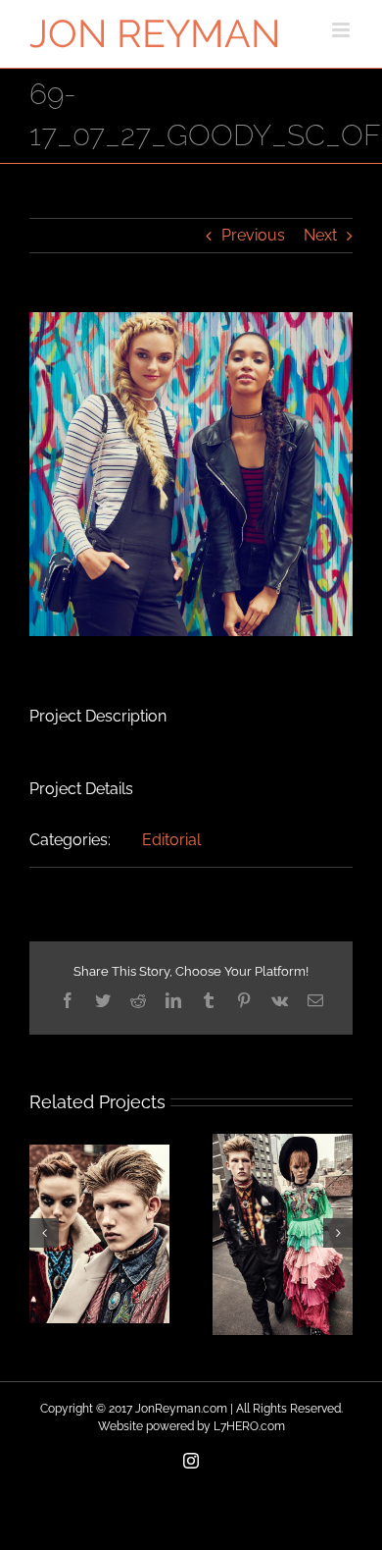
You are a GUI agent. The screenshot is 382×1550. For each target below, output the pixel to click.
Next (320, 235)
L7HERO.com (249, 1426)
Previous (253, 235)
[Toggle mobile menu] (342, 30)
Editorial (171, 839)
